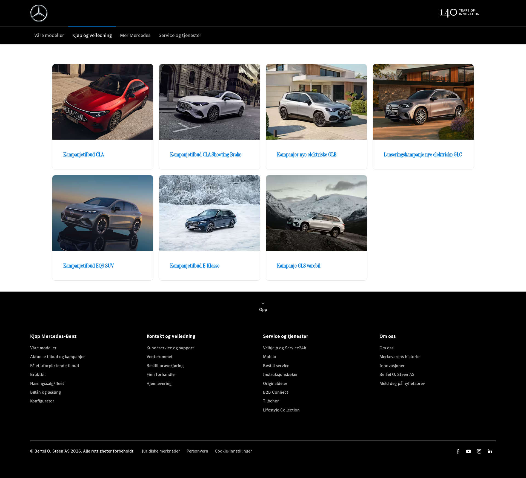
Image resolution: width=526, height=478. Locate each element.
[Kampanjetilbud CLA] (102, 102)
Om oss (386, 348)
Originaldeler (275, 383)
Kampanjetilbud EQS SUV (88, 265)
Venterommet (160, 356)
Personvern (197, 451)
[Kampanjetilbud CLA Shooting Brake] (209, 102)
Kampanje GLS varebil (299, 265)
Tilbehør (271, 401)
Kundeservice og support (170, 348)
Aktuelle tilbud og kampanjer (57, 356)
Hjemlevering (159, 383)
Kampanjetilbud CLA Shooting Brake (205, 154)
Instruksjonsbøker (280, 374)
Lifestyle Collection (281, 410)
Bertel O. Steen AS (396, 374)
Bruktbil (37, 374)
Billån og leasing (45, 392)
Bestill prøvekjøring (165, 365)
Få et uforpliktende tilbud (54, 365)
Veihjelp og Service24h (284, 348)
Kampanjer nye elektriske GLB (306, 154)
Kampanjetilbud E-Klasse (194, 265)
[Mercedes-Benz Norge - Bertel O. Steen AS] (39, 13)
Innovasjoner (392, 365)
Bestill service (276, 365)
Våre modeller (43, 348)
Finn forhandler (161, 374)
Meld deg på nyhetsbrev (402, 383)
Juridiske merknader (161, 451)
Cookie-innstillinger (233, 451)
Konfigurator (42, 401)
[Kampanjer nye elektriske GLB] (316, 102)
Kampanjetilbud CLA (83, 154)
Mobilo (269, 356)
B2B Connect (275, 392)
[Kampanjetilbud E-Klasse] (209, 213)
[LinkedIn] (490, 451)
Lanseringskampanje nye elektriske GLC (423, 154)
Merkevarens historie (399, 356)
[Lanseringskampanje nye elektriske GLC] (423, 102)
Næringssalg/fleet (47, 383)
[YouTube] (468, 451)
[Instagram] (479, 451)
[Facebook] (458, 451)
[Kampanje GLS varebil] (316, 213)
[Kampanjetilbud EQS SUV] (102, 213)
